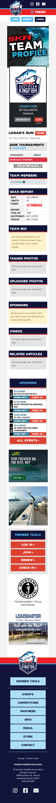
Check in (37, 397)
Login (40, 19)
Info (20, 397)
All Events (27, 440)
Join (15, 19)
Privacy (21, 758)
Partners (28, 711)
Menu (40, 12)
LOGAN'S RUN (28, 106)
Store (28, 736)
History (19, 148)
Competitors (28, 703)
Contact (28, 745)
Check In (27, 568)
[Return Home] (16, 8)
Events (28, 694)
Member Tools (28, 681)
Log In (27, 545)
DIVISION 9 (22, 119)
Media (28, 728)
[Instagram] (15, 791)
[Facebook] (25, 791)
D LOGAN (15, 182)
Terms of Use (32, 758)
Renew (27, 19)
